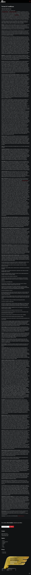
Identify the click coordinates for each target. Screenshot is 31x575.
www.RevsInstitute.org (5, 11)
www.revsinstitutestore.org (12, 11)
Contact (3, 531)
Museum (3, 540)
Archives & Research (5, 541)
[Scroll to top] (29, 573)
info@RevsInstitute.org (25, 180)
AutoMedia (3, 542)
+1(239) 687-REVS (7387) (4, 535)
